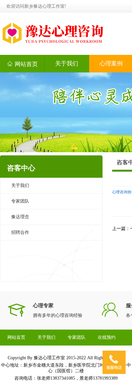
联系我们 (16, 353)
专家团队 (20, 201)
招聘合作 (20, 232)
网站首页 (22, 63)
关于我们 (66, 63)
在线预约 (107, 337)
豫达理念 (20, 216)
